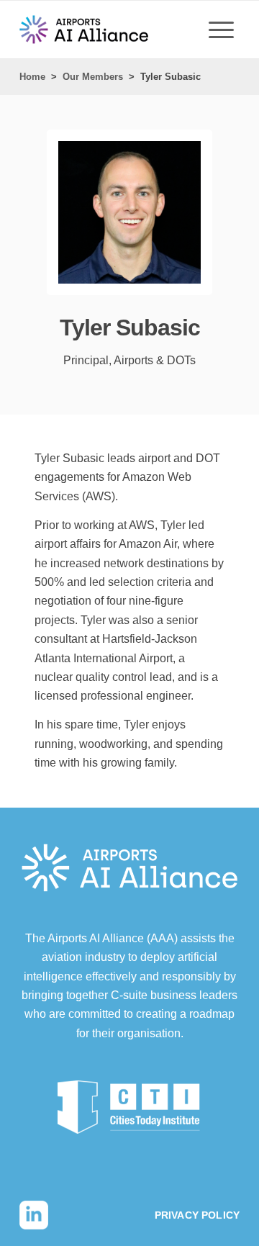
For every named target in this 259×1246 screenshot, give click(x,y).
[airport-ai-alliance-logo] (83, 29)
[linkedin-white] (33, 1215)
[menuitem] (221, 29)
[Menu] (221, 29)
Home (32, 76)
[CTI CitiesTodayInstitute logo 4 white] (129, 1107)
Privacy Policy (197, 1215)
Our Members (93, 76)
